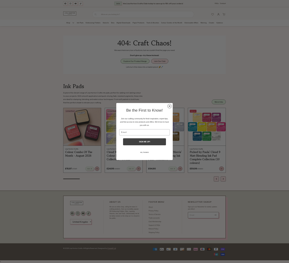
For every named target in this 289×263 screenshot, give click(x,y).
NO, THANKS (144, 152)
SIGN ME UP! (144, 142)
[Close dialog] (170, 106)
